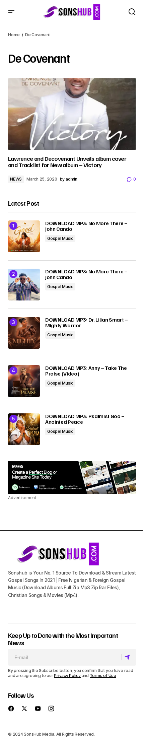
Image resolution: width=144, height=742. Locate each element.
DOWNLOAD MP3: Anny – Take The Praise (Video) (86, 371)
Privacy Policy (67, 675)
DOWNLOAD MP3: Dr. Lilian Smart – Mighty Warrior (86, 323)
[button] (11, 12)
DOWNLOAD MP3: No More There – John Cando (86, 226)
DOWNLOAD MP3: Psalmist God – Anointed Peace (85, 419)
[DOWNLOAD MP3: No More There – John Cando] (24, 236)
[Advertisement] (72, 477)
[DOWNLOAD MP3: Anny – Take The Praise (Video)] (24, 381)
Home (14, 34)
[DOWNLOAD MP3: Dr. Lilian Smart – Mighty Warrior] (24, 333)
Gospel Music (60, 238)
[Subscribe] (128, 657)
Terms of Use (103, 675)
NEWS (16, 179)
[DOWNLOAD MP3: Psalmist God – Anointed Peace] (24, 429)
